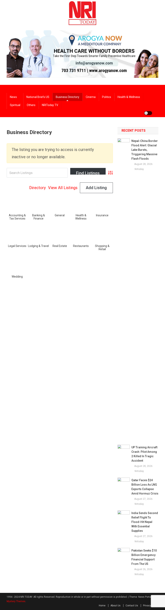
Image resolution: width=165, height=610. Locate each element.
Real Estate (60, 246)
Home (102, 605)
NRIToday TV (50, 105)
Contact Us (132, 605)
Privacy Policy (150, 605)
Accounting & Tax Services (17, 217)
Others (31, 105)
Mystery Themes (16, 601)
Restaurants (81, 246)
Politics (106, 97)
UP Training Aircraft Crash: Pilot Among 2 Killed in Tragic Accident (144, 454)
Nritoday (139, 169)
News (13, 97)
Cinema (91, 97)
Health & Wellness (81, 217)
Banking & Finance (38, 217)
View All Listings (62, 187)
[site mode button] (148, 113)
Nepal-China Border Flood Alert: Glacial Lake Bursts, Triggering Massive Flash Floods (144, 149)
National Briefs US (37, 97)
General (60, 215)
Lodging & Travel (38, 246)
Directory (37, 187)
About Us (115, 605)
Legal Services (17, 246)
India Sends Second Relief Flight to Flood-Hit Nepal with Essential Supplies (144, 521)
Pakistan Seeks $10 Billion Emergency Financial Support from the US (144, 557)
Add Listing (96, 187)
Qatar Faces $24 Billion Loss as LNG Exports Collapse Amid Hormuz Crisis (144, 487)
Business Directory (67, 97)
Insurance (102, 215)
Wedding (17, 276)
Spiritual (15, 105)
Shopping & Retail (102, 247)
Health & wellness (129, 97)
